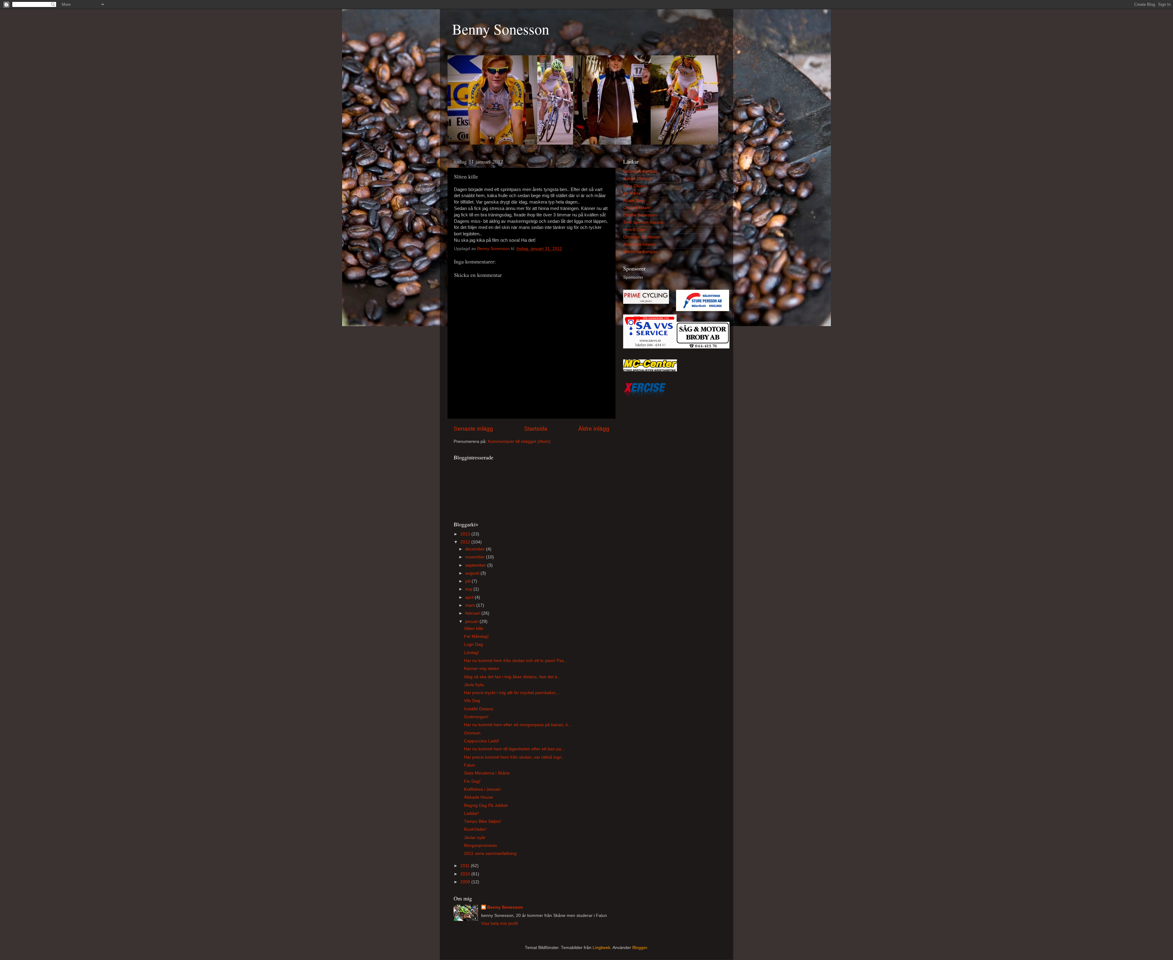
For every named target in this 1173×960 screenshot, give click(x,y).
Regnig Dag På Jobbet (486, 805)
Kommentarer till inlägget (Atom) (519, 441)
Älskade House (478, 797)
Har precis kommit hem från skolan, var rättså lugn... (514, 757)
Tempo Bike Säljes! (482, 821)
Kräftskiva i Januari (482, 789)
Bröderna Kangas (640, 171)
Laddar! (471, 813)
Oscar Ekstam (636, 207)
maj (469, 589)
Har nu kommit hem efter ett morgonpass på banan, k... (518, 725)
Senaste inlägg (473, 428)
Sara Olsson (635, 186)
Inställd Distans (478, 709)
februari (473, 613)
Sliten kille (473, 628)
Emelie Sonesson (640, 215)
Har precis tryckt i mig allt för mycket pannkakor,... (512, 692)
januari (472, 621)
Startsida (535, 428)
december (475, 549)
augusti (473, 573)
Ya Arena (632, 193)
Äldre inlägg (593, 428)
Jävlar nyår (474, 837)
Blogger (639, 947)
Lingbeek (601, 947)
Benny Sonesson (500, 29)
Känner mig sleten (481, 668)
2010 (465, 874)
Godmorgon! (476, 717)
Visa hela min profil (499, 923)
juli (468, 581)
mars (470, 605)
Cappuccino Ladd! (481, 741)
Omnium (472, 733)
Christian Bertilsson (641, 237)
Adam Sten (634, 200)
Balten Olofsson (638, 178)
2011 (465, 865)
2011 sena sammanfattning (490, 853)
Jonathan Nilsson (639, 244)
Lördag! (471, 652)
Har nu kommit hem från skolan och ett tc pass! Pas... (516, 660)
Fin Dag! (472, 781)
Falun (469, 765)
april (470, 597)
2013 (465, 534)
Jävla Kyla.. (475, 684)
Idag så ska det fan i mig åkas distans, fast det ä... (512, 677)
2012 (465, 542)
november (475, 557)
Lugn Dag (473, 644)
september (476, 565)
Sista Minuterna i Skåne (487, 773)
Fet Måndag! (476, 636)
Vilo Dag (472, 700)
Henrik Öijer (634, 229)
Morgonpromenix (480, 845)
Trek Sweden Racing (643, 222)
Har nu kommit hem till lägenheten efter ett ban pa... (514, 749)
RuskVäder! (475, 829)
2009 (465, 882)
